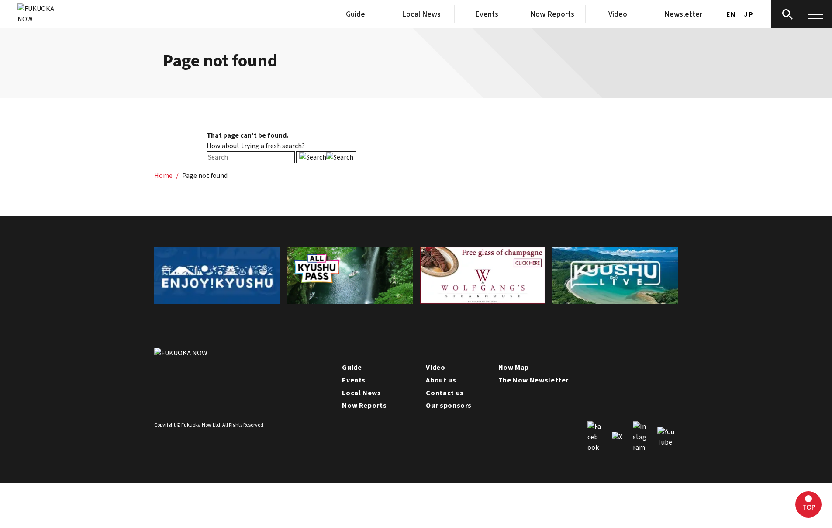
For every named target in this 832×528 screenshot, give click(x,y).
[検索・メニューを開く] (801, 14)
